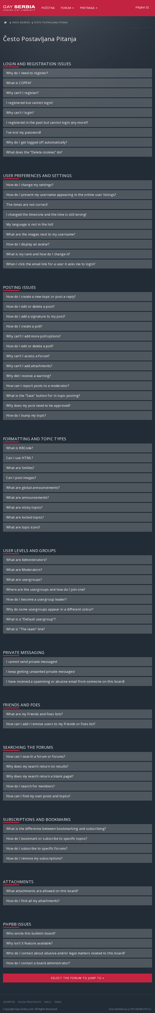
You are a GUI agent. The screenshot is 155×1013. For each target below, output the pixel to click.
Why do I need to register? (27, 73)
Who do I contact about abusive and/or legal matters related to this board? (65, 953)
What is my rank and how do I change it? (38, 254)
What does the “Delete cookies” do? (34, 152)
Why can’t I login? (20, 112)
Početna (48, 8)
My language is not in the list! (29, 224)
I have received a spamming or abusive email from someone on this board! (65, 681)
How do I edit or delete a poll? (29, 346)
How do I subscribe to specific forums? (36, 848)
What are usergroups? (24, 579)
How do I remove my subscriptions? (34, 858)
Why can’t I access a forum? (28, 356)
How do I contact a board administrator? (38, 963)
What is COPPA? (18, 83)
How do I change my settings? (29, 185)
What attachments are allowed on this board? (42, 891)
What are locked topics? (25, 517)
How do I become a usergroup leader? (36, 599)
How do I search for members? (30, 786)
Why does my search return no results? (37, 766)
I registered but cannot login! (29, 102)
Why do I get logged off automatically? (36, 142)
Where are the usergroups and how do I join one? (45, 589)
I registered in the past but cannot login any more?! (47, 122)
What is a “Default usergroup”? (31, 619)
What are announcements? (27, 497)
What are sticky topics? (24, 507)
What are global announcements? (33, 487)
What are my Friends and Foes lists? (34, 714)
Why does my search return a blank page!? (39, 776)
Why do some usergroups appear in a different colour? (50, 609)
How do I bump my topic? (26, 415)
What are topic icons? (23, 527)
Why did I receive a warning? (28, 376)
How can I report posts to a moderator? (37, 385)
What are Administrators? (26, 560)
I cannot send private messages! (31, 661)
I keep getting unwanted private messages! (40, 671)
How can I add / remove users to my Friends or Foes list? (50, 724)
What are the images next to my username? (40, 234)
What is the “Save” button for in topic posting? (43, 395)
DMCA (47, 1002)
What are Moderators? (24, 569)
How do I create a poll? (24, 326)
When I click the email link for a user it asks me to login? (50, 264)
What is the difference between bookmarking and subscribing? (56, 828)
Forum (66, 8)
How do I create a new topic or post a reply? (41, 296)
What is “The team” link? (25, 629)
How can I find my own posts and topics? (38, 796)
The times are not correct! (26, 204)
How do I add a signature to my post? (35, 316)
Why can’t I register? (22, 93)
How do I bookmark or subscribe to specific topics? (46, 838)
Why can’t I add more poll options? (33, 336)
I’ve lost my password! (23, 132)
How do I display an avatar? (28, 244)
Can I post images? (21, 477)
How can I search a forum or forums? (35, 756)
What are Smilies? (20, 468)
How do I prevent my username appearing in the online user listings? (61, 194)
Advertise (9, 1002)
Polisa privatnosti (29, 1002)
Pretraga (87, 8)
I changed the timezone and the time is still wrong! (46, 214)
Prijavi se (142, 7)
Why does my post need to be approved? (38, 405)
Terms (57, 1002)
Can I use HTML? (19, 458)
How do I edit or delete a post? (30, 306)
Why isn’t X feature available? (29, 943)
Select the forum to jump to (77, 978)
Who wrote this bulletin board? (31, 933)
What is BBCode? (19, 448)
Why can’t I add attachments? (29, 366)
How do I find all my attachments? (33, 901)
